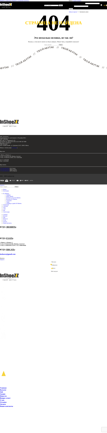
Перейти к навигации (6, 0)
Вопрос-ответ (5, 398)
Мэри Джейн (9, 196)
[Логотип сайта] (6, 7)
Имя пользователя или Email (77, 3)
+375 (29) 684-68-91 (4, 168)
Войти (70, 9)
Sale (1, 392)
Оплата (3, 404)
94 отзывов (14, 147)
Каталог (3, 390)
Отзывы (3, 402)
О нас (2, 400)
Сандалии (9, 200)
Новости (3, 396)
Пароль (71, 6)
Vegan (7, 202)
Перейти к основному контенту (20, 0)
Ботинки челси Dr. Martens (13, 197)
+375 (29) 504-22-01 (4, 170)
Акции (2, 394)
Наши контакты (6, 406)
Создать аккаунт (77, 0)
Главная (3, 388)
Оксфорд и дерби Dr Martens (13, 203)
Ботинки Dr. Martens (11, 199)
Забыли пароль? (73, 12)
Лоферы (8, 195)
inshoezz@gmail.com (7, 254)
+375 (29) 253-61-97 (4, 169)
